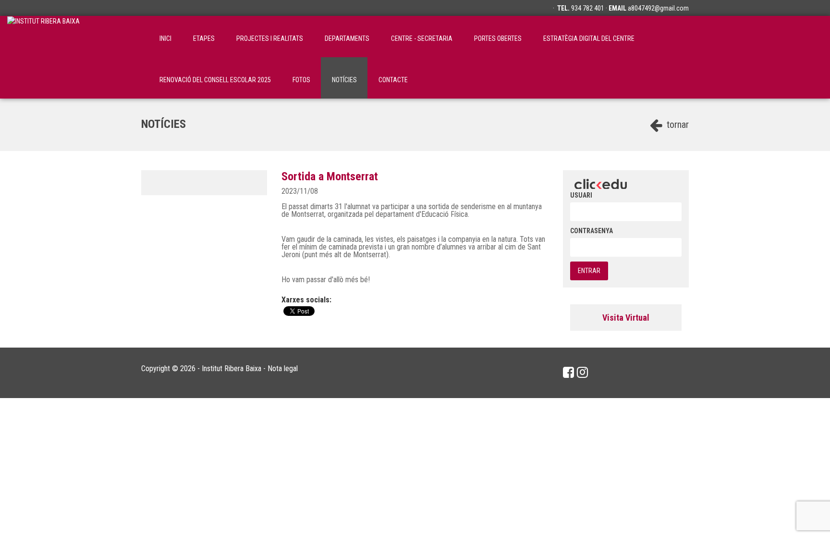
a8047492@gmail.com (658, 8)
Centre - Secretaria (421, 38)
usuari (581, 195)
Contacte (393, 80)
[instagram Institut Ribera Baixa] (582, 372)
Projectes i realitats (269, 38)
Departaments (347, 38)
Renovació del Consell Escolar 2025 (215, 80)
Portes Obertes (498, 38)
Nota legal (283, 368)
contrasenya (591, 231)
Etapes (204, 38)
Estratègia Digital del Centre (589, 38)
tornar (676, 124)
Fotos (301, 80)
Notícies (344, 80)
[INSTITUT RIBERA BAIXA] (43, 36)
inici (165, 38)
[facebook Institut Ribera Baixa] (568, 372)
